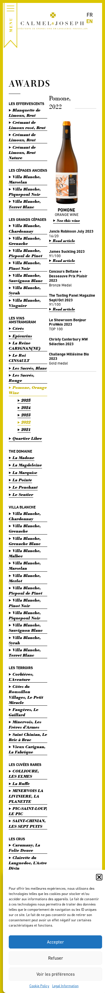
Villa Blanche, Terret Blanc (25, 204)
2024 (26, 407)
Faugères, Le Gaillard (23, 712)
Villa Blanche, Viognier (25, 303)
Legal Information (65, 986)
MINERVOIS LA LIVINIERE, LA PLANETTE (26, 796)
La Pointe (22, 479)
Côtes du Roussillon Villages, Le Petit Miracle (26, 694)
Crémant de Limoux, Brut (22, 137)
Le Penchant (25, 487)
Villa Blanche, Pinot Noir (25, 265)
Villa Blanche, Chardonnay (25, 228)
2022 (26, 422)
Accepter (55, 941)
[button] (99, 877)
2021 (26, 429)
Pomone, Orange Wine (28, 390)
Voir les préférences (55, 974)
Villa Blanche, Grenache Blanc (25, 541)
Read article (64, 241)
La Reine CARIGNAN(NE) (25, 346)
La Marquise (25, 472)
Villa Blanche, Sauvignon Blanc (26, 278)
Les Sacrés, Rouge (21, 378)
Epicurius (22, 336)
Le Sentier (23, 494)
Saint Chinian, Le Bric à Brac (28, 737)
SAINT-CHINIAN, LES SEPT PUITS (27, 823)
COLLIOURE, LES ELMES (24, 774)
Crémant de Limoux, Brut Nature (22, 152)
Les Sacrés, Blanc (30, 368)
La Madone (23, 457)
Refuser (55, 958)
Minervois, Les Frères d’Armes (25, 724)
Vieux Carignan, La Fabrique (27, 749)
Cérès (18, 328)
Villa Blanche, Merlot (25, 578)
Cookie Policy (39, 986)
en (89, 21)
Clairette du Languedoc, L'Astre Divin (28, 863)
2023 (26, 415)
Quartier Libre (27, 438)
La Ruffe (21, 783)
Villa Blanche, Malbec (25, 553)
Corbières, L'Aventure (21, 677)
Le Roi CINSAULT (19, 358)
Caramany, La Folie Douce (24, 848)
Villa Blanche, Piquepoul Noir (25, 192)
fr (90, 15)
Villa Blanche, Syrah (25, 290)
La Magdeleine (27, 465)
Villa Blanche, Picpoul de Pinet (25, 253)
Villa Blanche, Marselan (25, 179)
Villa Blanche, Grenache (25, 241)
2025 (26, 400)
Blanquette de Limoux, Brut (25, 113)
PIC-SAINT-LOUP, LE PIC (28, 811)
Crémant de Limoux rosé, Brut (27, 125)
